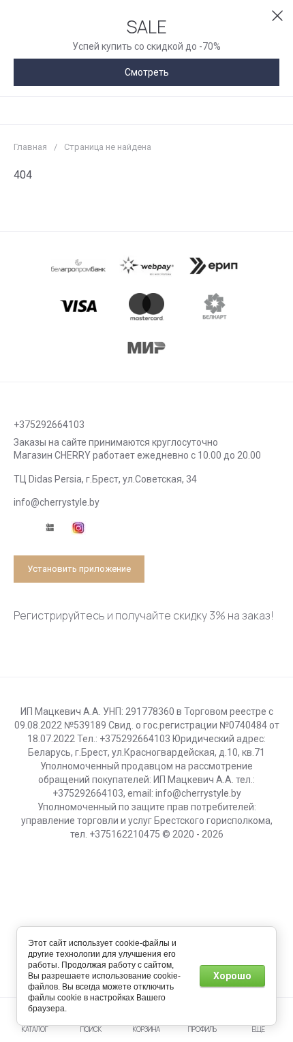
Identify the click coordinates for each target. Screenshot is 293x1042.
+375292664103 (49, 424)
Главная (30, 147)
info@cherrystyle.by (56, 502)
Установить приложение (79, 569)
